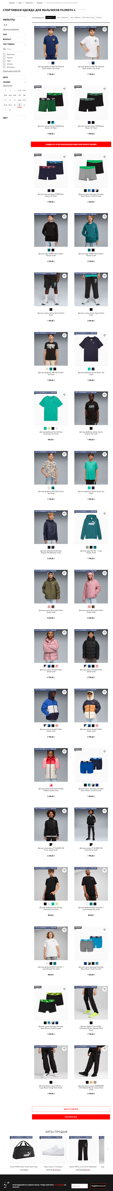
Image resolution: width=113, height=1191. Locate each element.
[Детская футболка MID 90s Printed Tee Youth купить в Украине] (51, 468)
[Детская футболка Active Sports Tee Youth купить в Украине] (91, 349)
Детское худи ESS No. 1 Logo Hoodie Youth (91, 552)
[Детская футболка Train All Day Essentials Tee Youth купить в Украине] (51, 408)
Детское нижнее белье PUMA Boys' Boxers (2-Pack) (51, 127)
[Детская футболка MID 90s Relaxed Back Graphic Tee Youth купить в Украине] (51, 43)
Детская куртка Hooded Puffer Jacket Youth (51, 670)
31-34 (24, 100)
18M (24, 95)
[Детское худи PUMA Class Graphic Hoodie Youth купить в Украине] (51, 230)
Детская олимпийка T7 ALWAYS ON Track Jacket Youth (51, 849)
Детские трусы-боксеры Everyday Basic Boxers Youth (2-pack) (91, 195)
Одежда (39, 3)
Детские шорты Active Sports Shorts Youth (51, 314)
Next (108, 1149)
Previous (5, 1149)
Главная (12, 3)
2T (5, 100)
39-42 (10, 105)
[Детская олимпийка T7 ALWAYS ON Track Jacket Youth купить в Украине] (51, 824)
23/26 (19, 100)
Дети (20, 3)
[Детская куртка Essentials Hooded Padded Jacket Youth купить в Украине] (51, 765)
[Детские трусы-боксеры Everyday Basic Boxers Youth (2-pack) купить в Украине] (91, 170)
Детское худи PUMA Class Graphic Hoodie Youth (50, 254)
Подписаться (98, 1186)
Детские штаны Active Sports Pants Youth (91, 314)
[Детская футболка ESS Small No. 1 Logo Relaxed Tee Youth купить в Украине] (91, 884)
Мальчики (29, 3)
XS (15, 105)
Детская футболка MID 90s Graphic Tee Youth (51, 373)
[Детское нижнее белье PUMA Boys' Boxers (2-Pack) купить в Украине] (51, 102)
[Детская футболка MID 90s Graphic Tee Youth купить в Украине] (51, 349)
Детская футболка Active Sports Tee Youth (91, 373)
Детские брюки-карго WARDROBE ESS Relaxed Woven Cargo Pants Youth (91, 1087)
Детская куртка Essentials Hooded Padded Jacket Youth (51, 789)
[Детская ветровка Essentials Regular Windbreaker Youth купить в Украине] (51, 527)
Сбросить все (7, 85)
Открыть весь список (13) (11, 71)
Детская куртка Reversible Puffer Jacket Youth (51, 611)
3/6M (10, 95)
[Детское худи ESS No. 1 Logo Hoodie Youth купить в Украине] (91, 527)
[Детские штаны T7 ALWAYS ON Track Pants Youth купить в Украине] (91, 824)
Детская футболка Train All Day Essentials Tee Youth (51, 433)
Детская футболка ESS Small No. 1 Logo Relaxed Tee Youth (91, 908)
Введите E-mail (76, 1186)
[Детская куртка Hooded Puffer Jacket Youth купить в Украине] (51, 646)
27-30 (19, 90)
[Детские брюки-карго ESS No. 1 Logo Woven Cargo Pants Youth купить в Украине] (51, 1062)
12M (19, 95)
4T (15, 100)
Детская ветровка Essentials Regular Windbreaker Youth (50, 552)
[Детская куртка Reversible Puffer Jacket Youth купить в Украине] (51, 586)
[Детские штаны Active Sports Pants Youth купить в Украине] (91, 289)
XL (10, 110)
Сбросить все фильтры (11, 29)
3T (10, 100)
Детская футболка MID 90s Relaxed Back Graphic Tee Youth (51, 67)
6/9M (14, 95)
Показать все (71, 1117)
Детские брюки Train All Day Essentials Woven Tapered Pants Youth (91, 1028)
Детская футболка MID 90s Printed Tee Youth (51, 492)
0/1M (24, 90)
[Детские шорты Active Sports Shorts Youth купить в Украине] (51, 289)
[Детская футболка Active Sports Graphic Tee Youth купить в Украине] (91, 408)
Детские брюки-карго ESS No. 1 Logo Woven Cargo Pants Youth (51, 1087)
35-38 (5, 105)
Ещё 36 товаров (71, 1109)
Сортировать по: (38, 18)
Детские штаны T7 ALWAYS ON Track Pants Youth (91, 849)
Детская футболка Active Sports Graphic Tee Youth (91, 433)
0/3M (5, 95)
